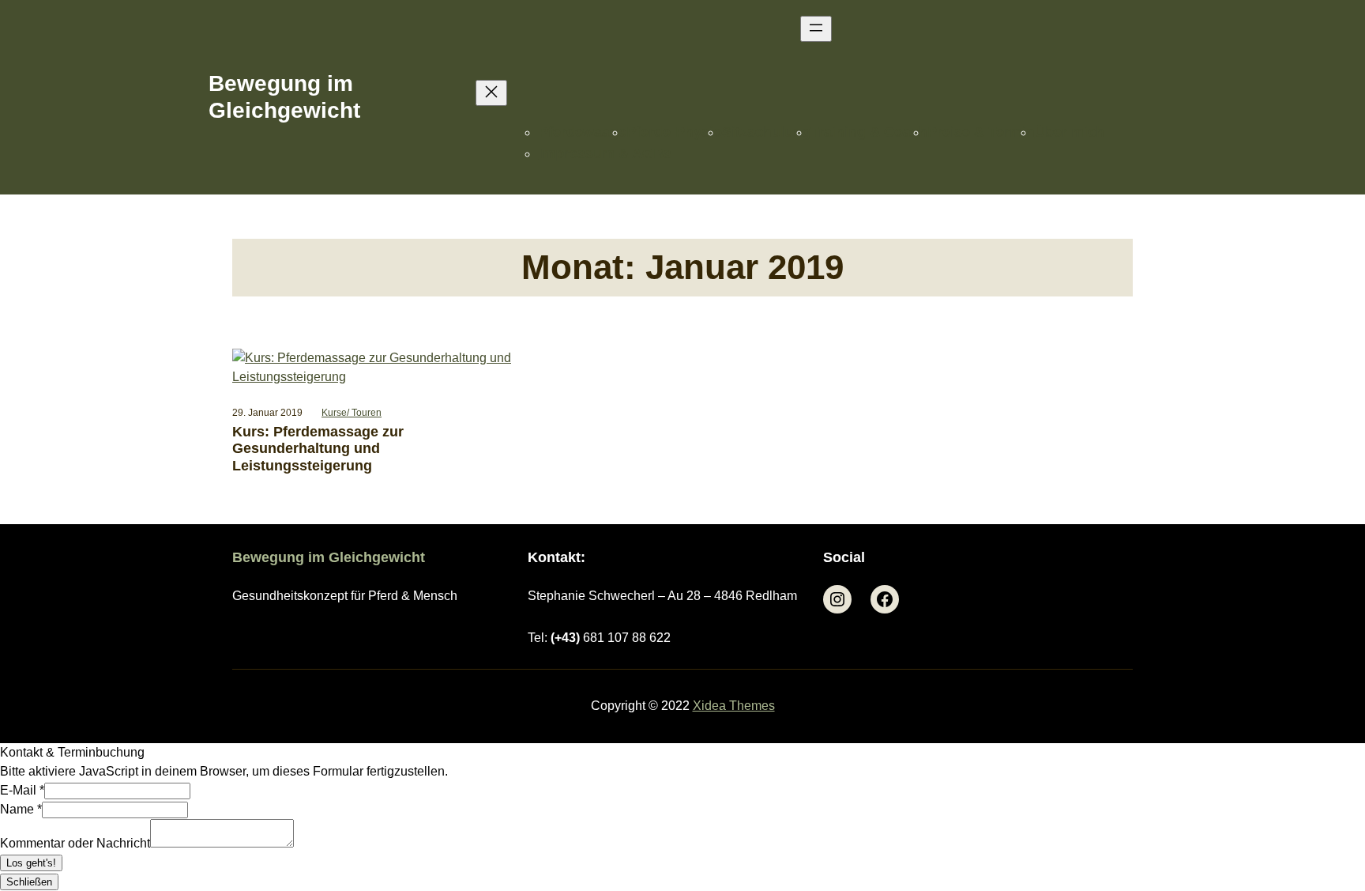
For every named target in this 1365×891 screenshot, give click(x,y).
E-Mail (22, 790)
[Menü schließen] (491, 93)
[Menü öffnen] (816, 29)
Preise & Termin (981, 132)
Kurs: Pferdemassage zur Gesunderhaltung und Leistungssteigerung (318, 449)
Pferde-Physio (674, 132)
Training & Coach (868, 132)
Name (21, 809)
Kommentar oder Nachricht (75, 843)
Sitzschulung (766, 132)
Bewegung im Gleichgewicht (328, 557)
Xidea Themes (734, 705)
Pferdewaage (582, 132)
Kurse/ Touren (352, 412)
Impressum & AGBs (605, 153)
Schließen (29, 882)
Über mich (1069, 132)
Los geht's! (31, 863)
